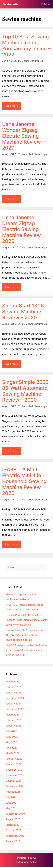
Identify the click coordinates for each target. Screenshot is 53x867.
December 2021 (15, 769)
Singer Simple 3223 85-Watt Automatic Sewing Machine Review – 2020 (25, 391)
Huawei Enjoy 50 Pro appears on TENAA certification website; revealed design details (24, 635)
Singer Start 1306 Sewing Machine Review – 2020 (23, 311)
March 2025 (12, 681)
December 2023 (15, 709)
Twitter (33, 862)
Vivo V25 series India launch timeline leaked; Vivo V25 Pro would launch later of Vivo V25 (26, 650)
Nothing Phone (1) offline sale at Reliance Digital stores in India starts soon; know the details (26, 620)
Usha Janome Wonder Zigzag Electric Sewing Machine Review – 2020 (23, 136)
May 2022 (11, 742)
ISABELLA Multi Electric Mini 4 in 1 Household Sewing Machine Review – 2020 (24, 481)
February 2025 (14, 687)
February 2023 (14, 720)
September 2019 (15, 835)
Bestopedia (11, 4)
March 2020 (12, 824)
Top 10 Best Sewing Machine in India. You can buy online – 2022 (26, 45)
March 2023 (12, 714)
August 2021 (13, 791)
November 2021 (15, 775)
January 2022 (13, 764)
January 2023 (13, 725)
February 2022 (14, 758)
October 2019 (13, 830)
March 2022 (12, 753)
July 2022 (11, 731)
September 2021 (15, 786)
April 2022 (11, 747)
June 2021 (11, 802)
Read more (13, 107)
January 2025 (13, 692)
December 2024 (15, 698)
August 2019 (13, 841)
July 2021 (11, 797)
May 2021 (11, 808)
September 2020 (15, 813)
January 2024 (13, 703)
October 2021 (13, 780)
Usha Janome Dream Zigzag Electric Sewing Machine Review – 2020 (23, 229)
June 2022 (12, 736)
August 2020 (13, 819)
